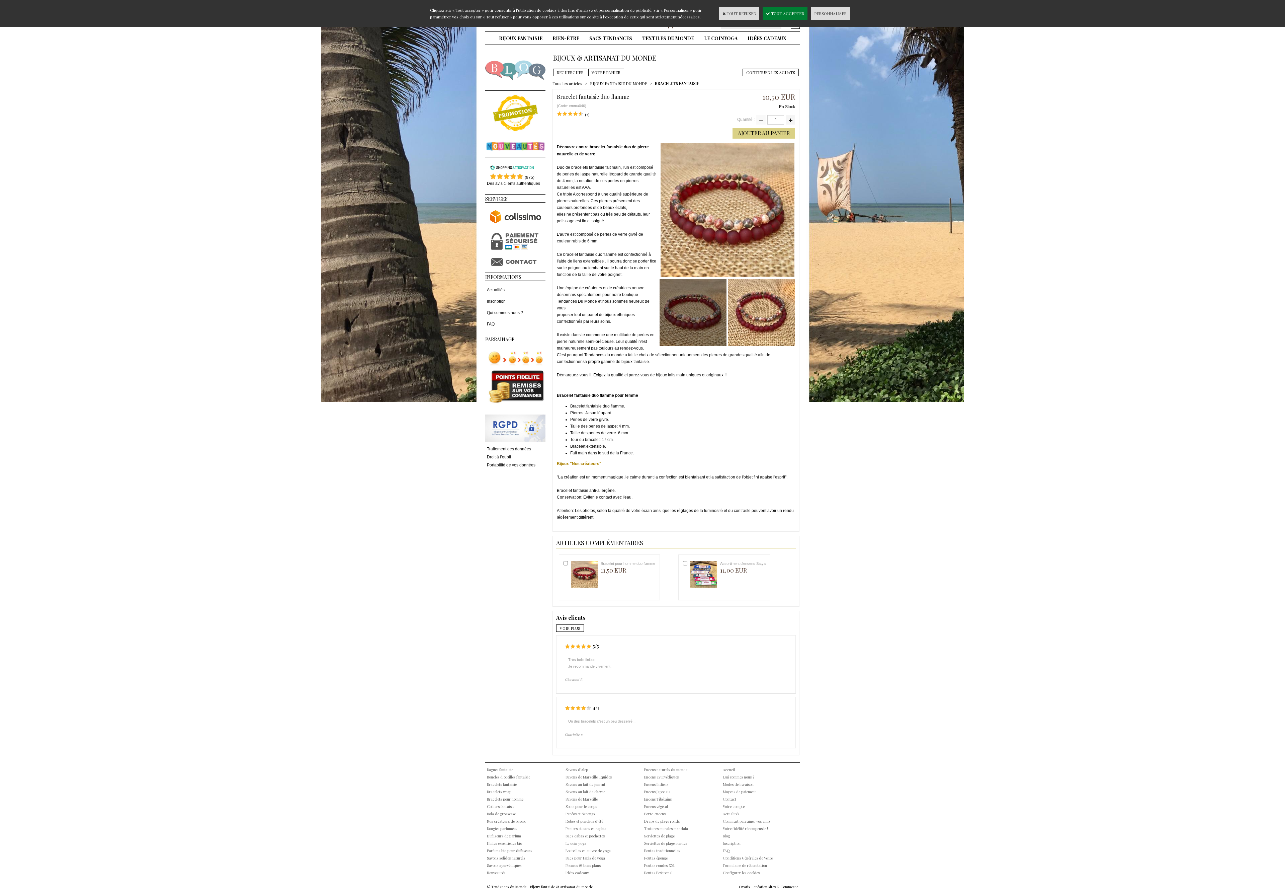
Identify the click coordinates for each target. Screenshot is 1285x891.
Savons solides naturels (506, 858)
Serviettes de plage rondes (665, 843)
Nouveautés (496, 872)
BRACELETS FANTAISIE (677, 83)
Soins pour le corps (581, 806)
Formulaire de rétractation (745, 865)
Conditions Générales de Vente (748, 858)
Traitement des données (509, 449)
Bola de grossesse (501, 813)
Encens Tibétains (658, 799)
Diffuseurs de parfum (504, 835)
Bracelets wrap (499, 791)
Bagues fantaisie (500, 769)
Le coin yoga (721, 38)
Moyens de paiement (739, 791)
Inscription (496, 301)
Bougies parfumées (502, 828)
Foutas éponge (656, 858)
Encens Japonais (657, 791)
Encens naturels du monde (665, 769)
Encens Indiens (656, 784)
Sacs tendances (610, 38)
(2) (587, 114)
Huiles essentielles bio (504, 843)
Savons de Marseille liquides (589, 776)
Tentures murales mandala (666, 828)
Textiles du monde (668, 38)
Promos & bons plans (583, 865)
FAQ (491, 324)
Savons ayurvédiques (504, 865)
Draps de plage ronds (662, 821)
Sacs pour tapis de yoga (585, 858)
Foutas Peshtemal (658, 872)
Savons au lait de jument (585, 784)
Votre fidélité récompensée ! (745, 828)
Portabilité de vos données (511, 465)
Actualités (496, 290)
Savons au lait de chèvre (585, 791)
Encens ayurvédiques (661, 776)
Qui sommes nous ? (505, 312)
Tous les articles (567, 83)
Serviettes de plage (659, 835)
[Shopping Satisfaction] (512, 168)
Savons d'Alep (577, 769)
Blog (726, 835)
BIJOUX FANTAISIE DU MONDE (618, 83)
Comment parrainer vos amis (746, 821)
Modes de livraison (738, 784)
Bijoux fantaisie (520, 38)
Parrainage (500, 339)
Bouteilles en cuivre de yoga (588, 850)
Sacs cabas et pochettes (585, 835)
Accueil (729, 769)
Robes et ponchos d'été (584, 821)
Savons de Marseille (582, 799)
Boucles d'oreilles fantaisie (508, 776)
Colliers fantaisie (500, 806)
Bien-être (565, 38)
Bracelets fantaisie (502, 784)
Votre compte (734, 806)
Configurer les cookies (741, 872)
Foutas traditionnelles (662, 850)
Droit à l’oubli (499, 457)
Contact (729, 799)
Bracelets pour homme (505, 799)
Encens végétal (656, 806)
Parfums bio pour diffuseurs (509, 850)
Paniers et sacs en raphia (586, 828)
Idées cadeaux (767, 38)
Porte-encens (655, 813)
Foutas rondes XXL (659, 865)
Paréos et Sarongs (580, 813)
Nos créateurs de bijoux (506, 821)
